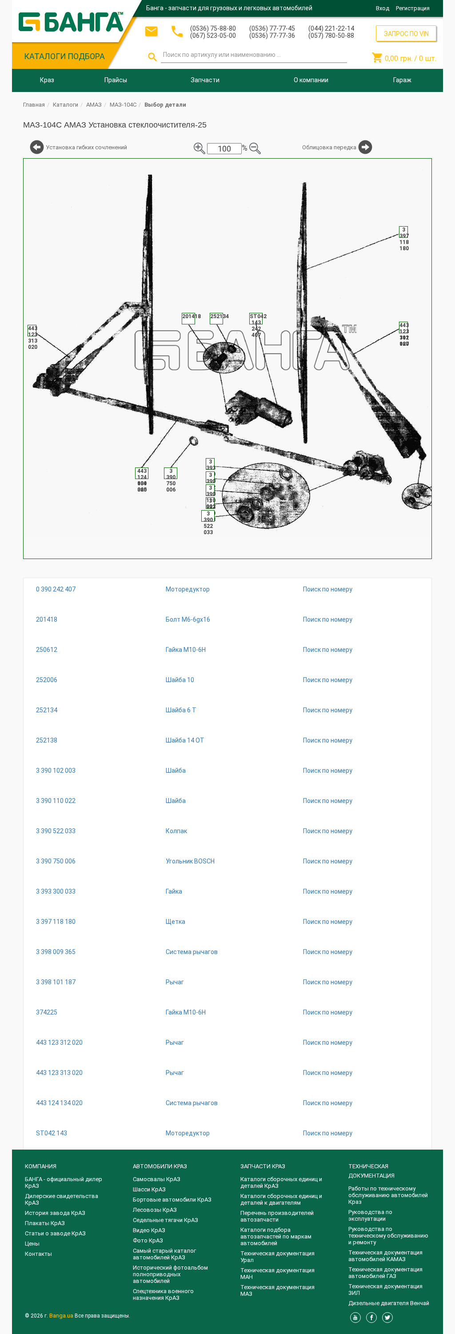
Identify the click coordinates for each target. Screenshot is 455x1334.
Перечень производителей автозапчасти (277, 1216)
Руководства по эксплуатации (370, 1215)
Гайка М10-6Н (186, 649)
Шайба (176, 770)
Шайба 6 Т (181, 710)
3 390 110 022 (56, 800)
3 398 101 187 (56, 982)
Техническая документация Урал (277, 1256)
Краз (47, 80)
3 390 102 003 (56, 770)
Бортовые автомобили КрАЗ (172, 1199)
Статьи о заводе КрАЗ (55, 1233)
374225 (46, 1012)
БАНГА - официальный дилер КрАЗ (63, 1182)
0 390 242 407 (56, 589)
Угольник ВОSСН (190, 861)
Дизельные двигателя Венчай (388, 1303)
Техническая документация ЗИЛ (385, 1289)
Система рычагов (192, 951)
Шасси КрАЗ (149, 1189)
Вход (382, 8)
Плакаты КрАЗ (45, 1223)
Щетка (175, 921)
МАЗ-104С (123, 104)
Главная (34, 104)
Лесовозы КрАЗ (155, 1209)
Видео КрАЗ (149, 1230)
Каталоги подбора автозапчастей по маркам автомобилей (275, 1236)
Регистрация (413, 8)
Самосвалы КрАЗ (156, 1179)
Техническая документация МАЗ (277, 1290)
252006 (46, 679)
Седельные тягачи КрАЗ (165, 1220)
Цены (32, 1243)
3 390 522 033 (56, 831)
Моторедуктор (188, 589)
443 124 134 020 (59, 1102)
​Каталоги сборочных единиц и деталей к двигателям (281, 1199)
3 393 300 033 (56, 891)
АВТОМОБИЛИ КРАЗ (160, 1166)
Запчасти (205, 80)
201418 (46, 619)
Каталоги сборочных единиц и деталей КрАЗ (281, 1182)
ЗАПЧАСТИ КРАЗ (262, 1166)
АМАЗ (94, 104)
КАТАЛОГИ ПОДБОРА (64, 56)
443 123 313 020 (59, 1072)
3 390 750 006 (56, 861)
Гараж (402, 80)
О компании (311, 80)
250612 (46, 649)
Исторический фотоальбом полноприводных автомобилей (170, 1274)
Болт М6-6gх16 (188, 619)
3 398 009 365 (56, 951)
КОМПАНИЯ (40, 1166)
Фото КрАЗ (148, 1240)
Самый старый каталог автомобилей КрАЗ (164, 1254)
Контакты (38, 1253)
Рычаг (175, 982)
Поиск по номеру (327, 589)
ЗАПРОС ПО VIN (406, 33)
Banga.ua (62, 1315)
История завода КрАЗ (55, 1213)
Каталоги (65, 104)
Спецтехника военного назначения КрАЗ (163, 1294)
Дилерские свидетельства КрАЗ (61, 1199)
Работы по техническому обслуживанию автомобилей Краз (388, 1195)
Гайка (174, 891)
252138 (46, 740)
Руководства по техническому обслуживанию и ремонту (388, 1236)
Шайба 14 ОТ (185, 740)
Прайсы (115, 80)
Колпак (176, 831)
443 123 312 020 (59, 1042)
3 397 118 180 (56, 921)
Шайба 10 (180, 679)
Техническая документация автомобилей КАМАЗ (385, 1255)
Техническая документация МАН (277, 1273)
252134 (46, 710)
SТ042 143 (51, 1133)
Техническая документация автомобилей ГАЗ (385, 1272)
